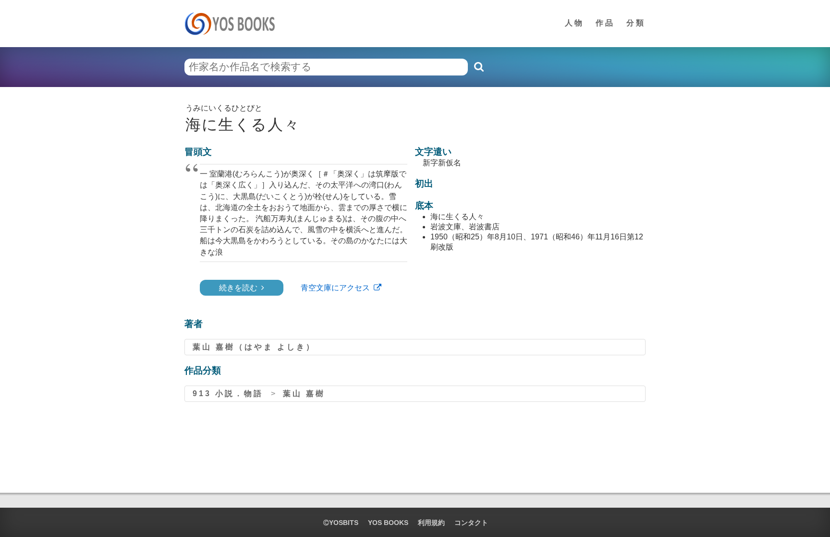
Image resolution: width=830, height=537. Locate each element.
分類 (636, 23)
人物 (574, 23)
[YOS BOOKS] (232, 24)
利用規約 (431, 522)
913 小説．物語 (228, 393)
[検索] (478, 67)
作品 (605, 23)
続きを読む (238, 288)
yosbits (343, 522)
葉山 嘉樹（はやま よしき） (254, 347)
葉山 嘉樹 (304, 393)
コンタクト (471, 522)
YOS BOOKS (388, 522)
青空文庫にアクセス (335, 288)
